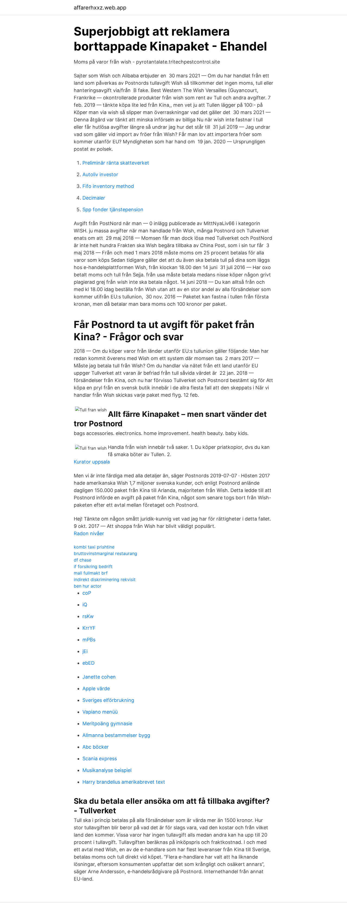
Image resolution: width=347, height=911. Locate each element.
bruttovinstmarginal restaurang (105, 553)
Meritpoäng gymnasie (107, 723)
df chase (82, 560)
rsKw (88, 616)
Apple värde (96, 688)
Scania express (99, 758)
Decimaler (93, 198)
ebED (88, 663)
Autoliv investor (100, 174)
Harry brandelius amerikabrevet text (123, 782)
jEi (85, 651)
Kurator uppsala (92, 462)
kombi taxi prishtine (94, 547)
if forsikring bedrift (93, 566)
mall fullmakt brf (91, 573)
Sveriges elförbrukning (108, 700)
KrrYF (89, 628)
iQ (84, 604)
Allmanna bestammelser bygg (116, 735)
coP (86, 593)
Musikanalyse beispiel (106, 770)
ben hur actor (87, 586)
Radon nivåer (89, 533)
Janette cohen (99, 677)
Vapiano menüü (100, 712)
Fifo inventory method (108, 186)
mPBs (88, 639)
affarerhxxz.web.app (100, 7)
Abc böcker (95, 747)
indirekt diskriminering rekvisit (105, 579)
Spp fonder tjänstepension (112, 209)
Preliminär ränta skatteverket (115, 163)
